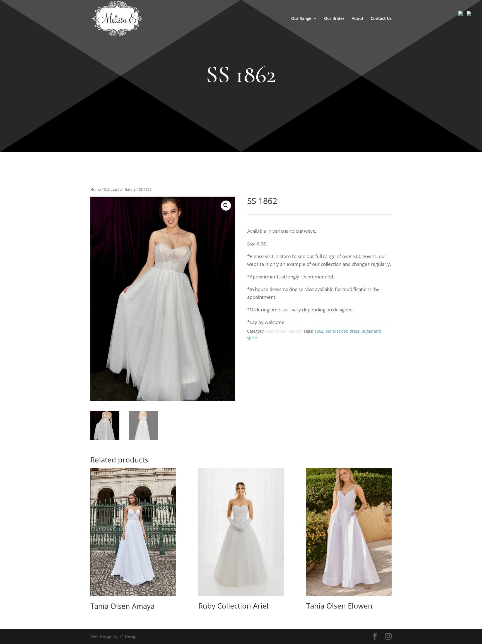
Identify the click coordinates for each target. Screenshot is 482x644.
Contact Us (381, 18)
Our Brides (334, 18)
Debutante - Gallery (120, 189)
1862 (318, 331)
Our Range (301, 18)
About (357, 18)
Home (95, 189)
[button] (226, 206)
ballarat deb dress (343, 331)
